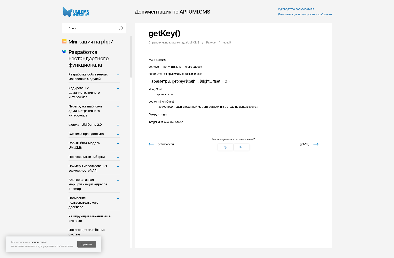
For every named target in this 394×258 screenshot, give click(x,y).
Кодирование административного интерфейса (84, 92)
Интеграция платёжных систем (87, 232)
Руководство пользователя (296, 9)
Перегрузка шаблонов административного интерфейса (86, 110)
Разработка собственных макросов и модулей (88, 76)
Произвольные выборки (87, 157)
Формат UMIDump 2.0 (85, 125)
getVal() (304, 144)
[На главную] (76, 11)
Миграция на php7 (91, 41)
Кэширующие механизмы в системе (90, 218)
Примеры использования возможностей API (88, 168)
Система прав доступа (86, 134)
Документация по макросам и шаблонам (305, 14)
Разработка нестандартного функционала (89, 58)
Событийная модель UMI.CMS (84, 145)
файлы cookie (39, 242)
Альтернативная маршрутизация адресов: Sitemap (88, 184)
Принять (86, 244)
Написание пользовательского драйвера (83, 202)
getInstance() (166, 144)
